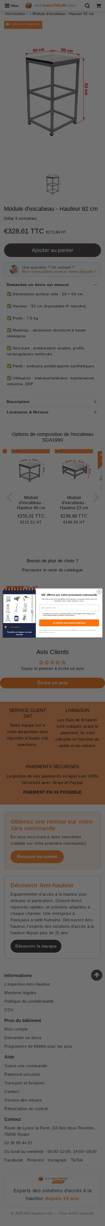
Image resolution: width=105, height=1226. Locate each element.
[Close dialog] (99, 592)
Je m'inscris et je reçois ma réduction (69, 623)
